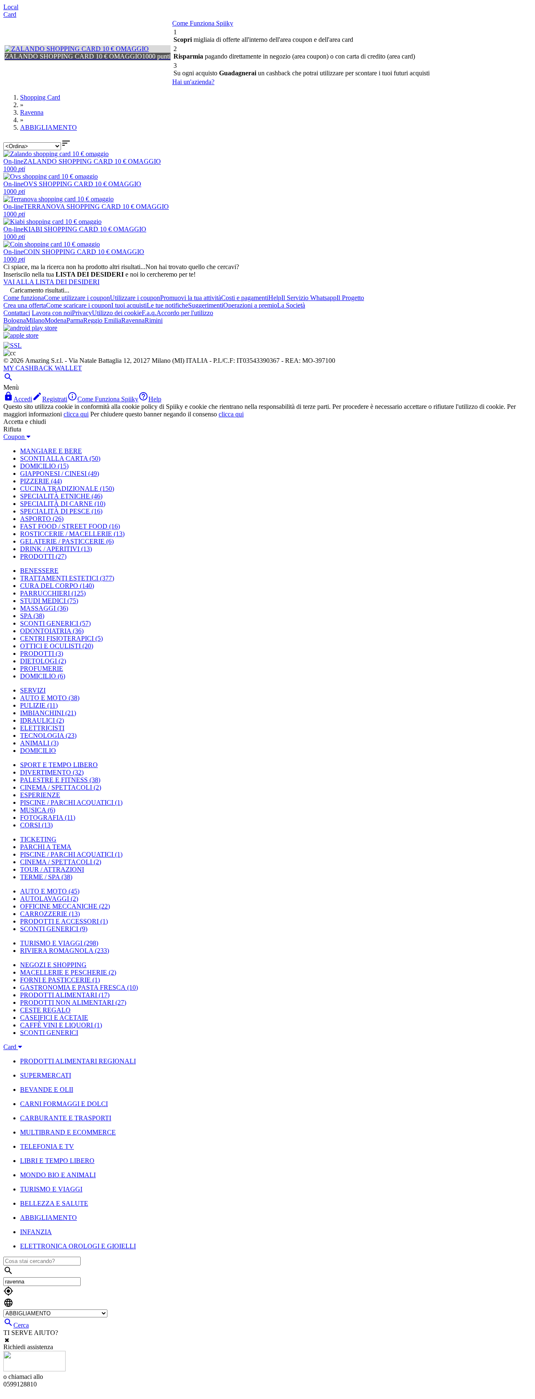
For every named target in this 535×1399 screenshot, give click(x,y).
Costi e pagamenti (244, 297)
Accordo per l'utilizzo (184, 312)
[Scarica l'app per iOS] (20, 335)
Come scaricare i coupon (78, 305)
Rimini (154, 320)
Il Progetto (350, 297)
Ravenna (133, 320)
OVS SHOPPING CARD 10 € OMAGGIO (82, 183)
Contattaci (16, 312)
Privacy (82, 312)
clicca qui (76, 414)
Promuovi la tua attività (190, 297)
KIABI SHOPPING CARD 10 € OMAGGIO (84, 229)
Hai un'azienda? (193, 81)
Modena (55, 320)
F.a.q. (149, 312)
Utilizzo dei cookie (117, 312)
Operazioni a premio (250, 305)
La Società (291, 305)
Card (9, 14)
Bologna (14, 320)
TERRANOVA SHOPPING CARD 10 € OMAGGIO (96, 206)
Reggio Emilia (102, 320)
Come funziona (23, 297)
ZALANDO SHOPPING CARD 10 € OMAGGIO (92, 161)
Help (274, 297)
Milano (35, 320)
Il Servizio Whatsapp (308, 297)
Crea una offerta (24, 305)
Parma (74, 320)
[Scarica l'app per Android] (30, 327)
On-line (13, 161)
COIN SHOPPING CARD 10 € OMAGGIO (83, 251)
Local (10, 6)
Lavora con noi (52, 312)
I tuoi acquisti (129, 305)
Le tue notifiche (167, 305)
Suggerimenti (205, 305)
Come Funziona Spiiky (202, 23)
